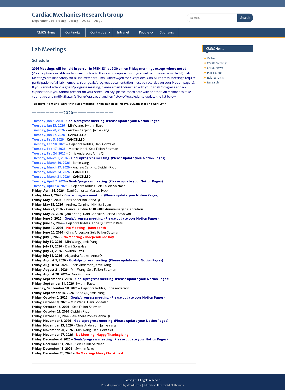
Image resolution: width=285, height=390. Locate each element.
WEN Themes (175, 385)
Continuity (72, 32)
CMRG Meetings (217, 63)
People (144, 32)
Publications (214, 73)
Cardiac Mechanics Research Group (78, 14)
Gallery (211, 58)
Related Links (215, 77)
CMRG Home (46, 32)
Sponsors (167, 32)
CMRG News (215, 68)
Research (213, 82)
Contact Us (98, 32)
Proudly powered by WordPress (121, 385)
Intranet (123, 32)
